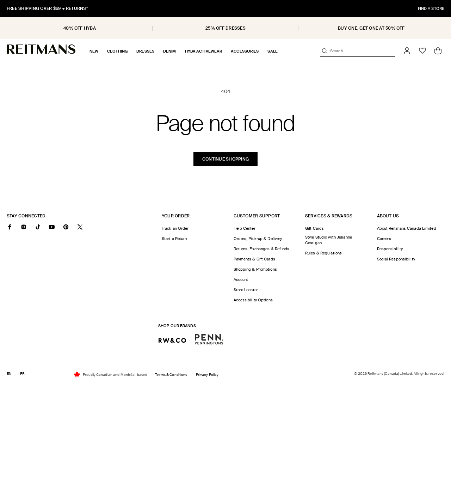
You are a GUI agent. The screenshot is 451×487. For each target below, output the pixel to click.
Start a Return (174, 238)
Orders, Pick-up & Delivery (258, 238)
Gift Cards (314, 228)
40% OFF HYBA (79, 28)
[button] (93, 51)
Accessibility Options (253, 299)
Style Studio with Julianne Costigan (328, 240)
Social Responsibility (396, 259)
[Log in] (406, 50)
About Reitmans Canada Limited (406, 228)
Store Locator (246, 289)
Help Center (244, 228)
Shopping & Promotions (255, 269)
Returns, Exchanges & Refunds (262, 248)
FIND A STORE (431, 8)
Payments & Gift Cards (254, 259)
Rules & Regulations (323, 253)
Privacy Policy (207, 374)
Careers (384, 238)
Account (241, 279)
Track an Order (175, 228)
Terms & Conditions (171, 374)
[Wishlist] (422, 50)
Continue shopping (225, 159)
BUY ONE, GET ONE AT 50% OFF (371, 28)
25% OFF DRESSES (225, 28)
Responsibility (390, 248)
